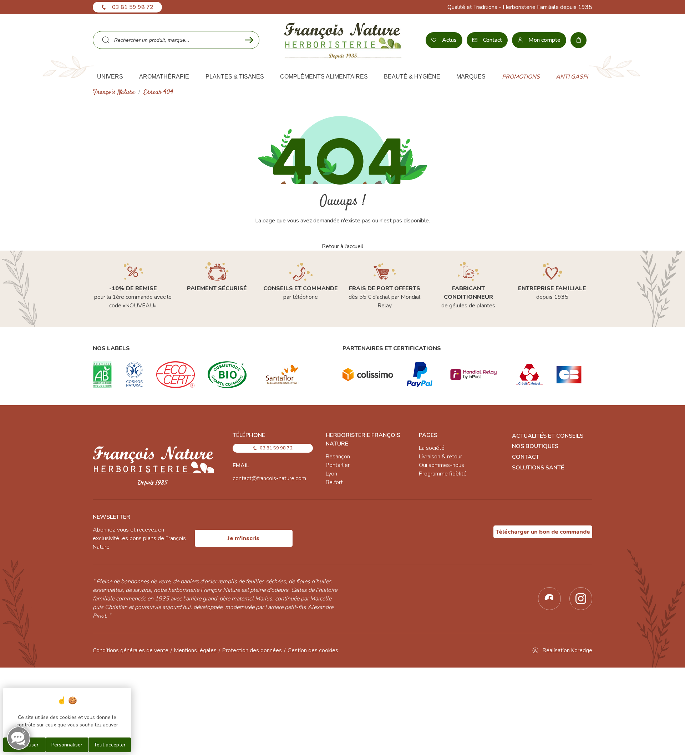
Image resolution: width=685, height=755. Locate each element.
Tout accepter (110, 744)
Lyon (331, 474)
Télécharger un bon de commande (543, 532)
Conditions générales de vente (130, 650)
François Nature (114, 92)
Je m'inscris (243, 538)
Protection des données (252, 650)
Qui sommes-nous (441, 465)
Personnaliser (66, 744)
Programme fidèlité (443, 474)
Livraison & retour (440, 456)
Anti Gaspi (572, 77)
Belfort (334, 482)
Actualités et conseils (547, 436)
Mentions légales (195, 650)
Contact (525, 457)
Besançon (338, 456)
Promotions (521, 77)
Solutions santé (538, 468)
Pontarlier (338, 465)
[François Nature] (342, 40)
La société (432, 448)
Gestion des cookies (313, 650)
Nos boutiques (535, 446)
